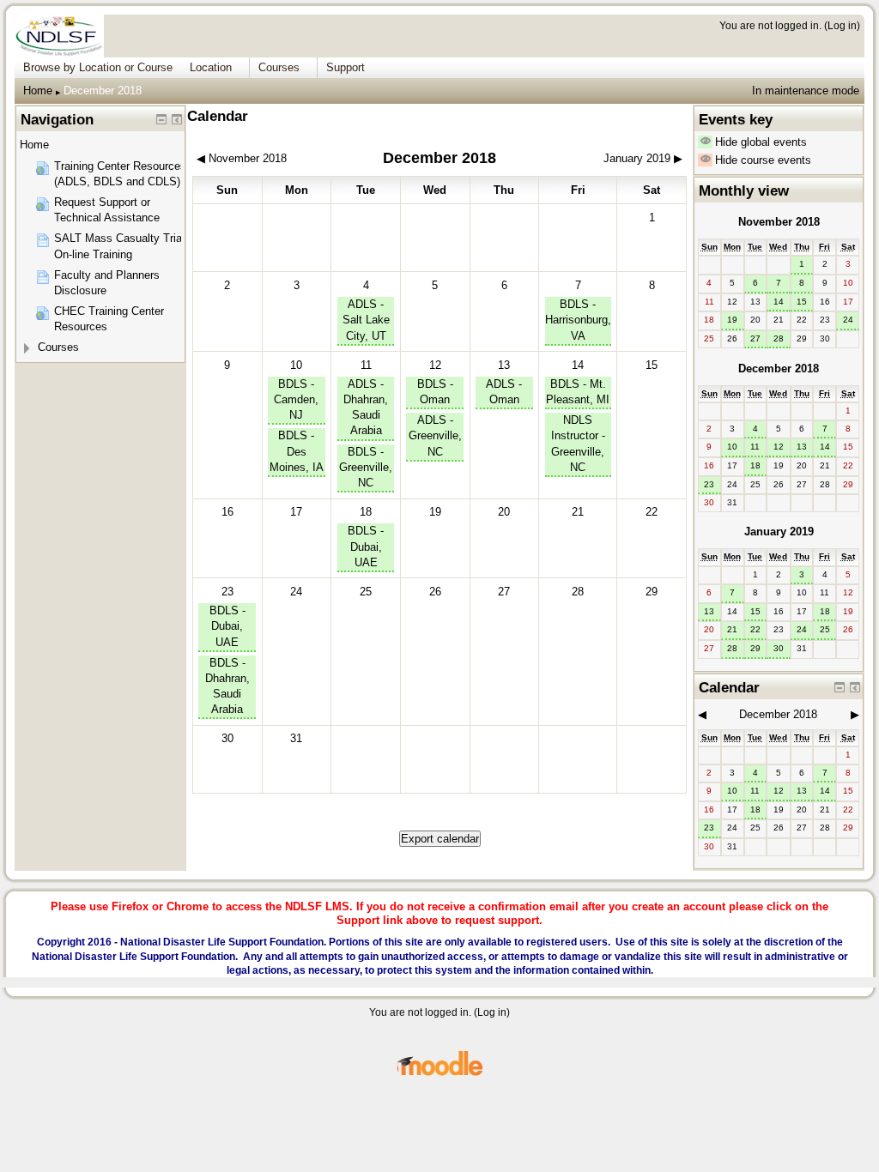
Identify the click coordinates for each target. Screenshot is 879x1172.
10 (296, 365)
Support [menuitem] (345, 67)
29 (755, 648)
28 (778, 338)
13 (504, 365)
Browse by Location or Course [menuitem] (98, 67)
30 (778, 648)
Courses (58, 347)
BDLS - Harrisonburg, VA (578, 319)
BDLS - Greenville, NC (365, 467)
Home (37, 90)
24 (848, 319)
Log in (842, 25)
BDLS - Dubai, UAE (366, 546)
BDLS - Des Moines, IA (297, 451)
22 (755, 629)
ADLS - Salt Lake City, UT (366, 319)
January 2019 (779, 531)
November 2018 (779, 221)
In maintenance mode (805, 90)
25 (825, 629)
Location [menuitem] (211, 67)
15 (802, 301)
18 (366, 511)
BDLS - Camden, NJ (296, 399)
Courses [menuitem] (279, 67)
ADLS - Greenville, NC (435, 435)
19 (732, 319)
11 (366, 365)
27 (755, 338)
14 (578, 365)
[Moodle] (439, 1072)
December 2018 (103, 90)
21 (732, 629)
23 (227, 591)
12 (435, 365)
